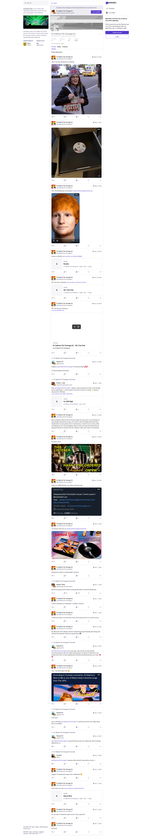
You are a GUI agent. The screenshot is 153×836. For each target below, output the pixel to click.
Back (55, 3)
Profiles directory (43, 826)
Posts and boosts (56, 52)
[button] (65, 218)
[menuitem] (65, 218)
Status (37, 826)
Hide (98, 66)
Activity (53, 47)
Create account (117, 32)
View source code (33, 833)
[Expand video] (73, 241)
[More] (100, 117)
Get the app (35, 831)
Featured (64, 47)
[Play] (53, 241)
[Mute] (57, 241)
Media (59, 47)
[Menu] (100, 34)
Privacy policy (26, 828)
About (33, 826)
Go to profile (96, 12)
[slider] (65, 238)
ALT (99, 176)
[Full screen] (77, 241)
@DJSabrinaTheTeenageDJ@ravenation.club (62, 36)
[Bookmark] (88, 117)
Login (117, 36)
